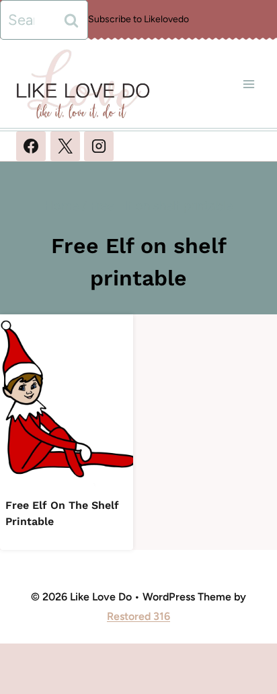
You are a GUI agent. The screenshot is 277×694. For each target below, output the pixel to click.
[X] (65, 146)
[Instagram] (99, 146)
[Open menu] (248, 83)
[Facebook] (31, 146)
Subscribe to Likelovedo (138, 19)
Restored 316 (138, 616)
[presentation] (66, 402)
